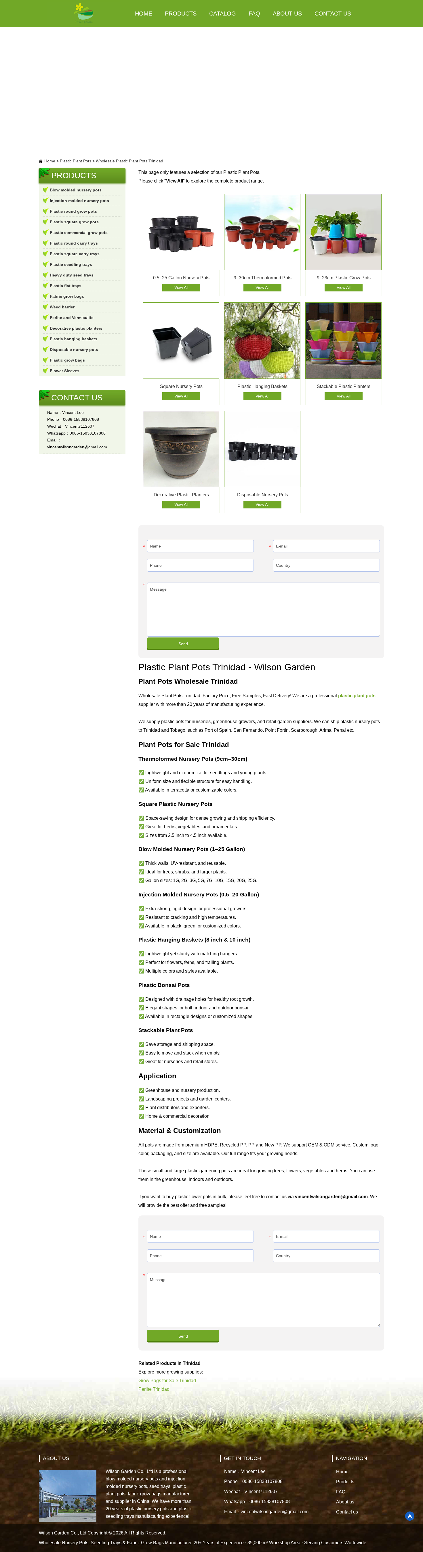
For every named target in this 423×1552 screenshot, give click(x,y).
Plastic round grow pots (73, 211)
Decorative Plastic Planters (181, 494)
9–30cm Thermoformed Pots (262, 277)
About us (287, 13)
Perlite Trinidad (153, 1389)
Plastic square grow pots (74, 222)
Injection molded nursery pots (79, 200)
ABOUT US (56, 1458)
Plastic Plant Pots (75, 161)
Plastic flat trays (65, 285)
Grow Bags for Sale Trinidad (167, 1380)
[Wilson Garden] (83, 13)
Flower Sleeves (64, 370)
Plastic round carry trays (74, 243)
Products (181, 13)
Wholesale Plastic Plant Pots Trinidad (129, 161)
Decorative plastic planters (76, 328)
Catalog (222, 13)
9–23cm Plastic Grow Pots (344, 277)
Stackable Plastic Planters (343, 386)
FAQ (254, 13)
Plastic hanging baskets (73, 339)
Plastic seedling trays (71, 264)
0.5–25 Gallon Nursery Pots (181, 277)
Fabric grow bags (67, 296)
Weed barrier (62, 307)
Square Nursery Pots (181, 386)
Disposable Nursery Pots (262, 494)
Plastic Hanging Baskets (262, 386)
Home (143, 13)
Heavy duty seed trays (72, 275)
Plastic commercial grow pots (79, 232)
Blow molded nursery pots (76, 190)
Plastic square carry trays (75, 253)
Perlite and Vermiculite (72, 317)
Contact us (333, 13)
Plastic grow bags (67, 360)
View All (181, 287)
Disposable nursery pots (74, 349)
